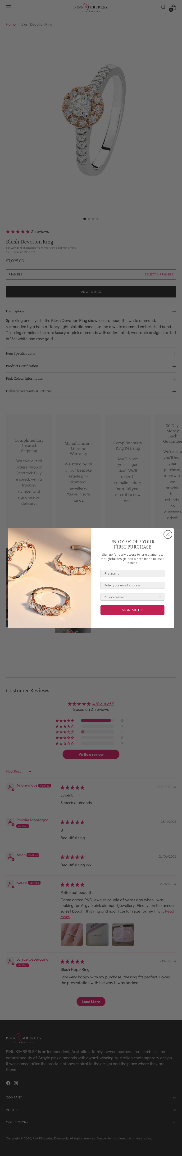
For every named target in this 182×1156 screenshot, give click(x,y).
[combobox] (131, 597)
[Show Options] (160, 597)
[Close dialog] (168, 534)
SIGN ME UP (132, 609)
